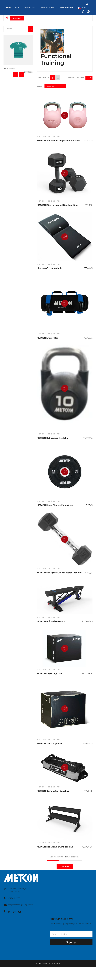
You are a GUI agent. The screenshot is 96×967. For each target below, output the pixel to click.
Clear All (16, 18)
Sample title (9, 68)
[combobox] (88, 78)
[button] (21, 74)
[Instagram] (14, 912)
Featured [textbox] (50, 86)
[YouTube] (19, 912)
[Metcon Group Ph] (4, 5)
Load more (64, 866)
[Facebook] (4, 912)
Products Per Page (75, 78)
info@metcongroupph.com (20, 905)
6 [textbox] (87, 78)
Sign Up (71, 942)
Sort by (40, 86)
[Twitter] (9, 911)
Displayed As (43, 78)
